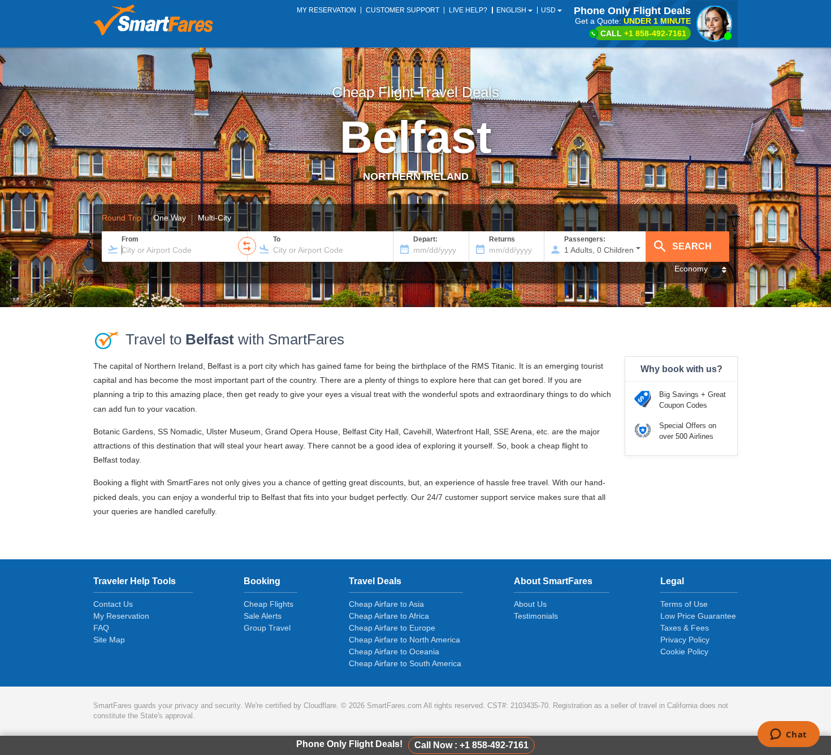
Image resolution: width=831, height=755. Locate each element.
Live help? (468, 10)
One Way (169, 218)
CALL (643, 33)
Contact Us (113, 604)
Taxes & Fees (684, 627)
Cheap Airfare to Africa (389, 615)
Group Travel (267, 627)
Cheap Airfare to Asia (386, 604)
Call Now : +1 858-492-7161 (471, 745)
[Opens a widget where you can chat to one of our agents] (788, 735)
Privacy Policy (684, 639)
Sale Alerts (263, 615)
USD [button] (549, 10)
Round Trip (121, 218)
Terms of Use (684, 604)
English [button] (512, 10)
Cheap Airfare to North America (404, 639)
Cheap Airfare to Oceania (394, 651)
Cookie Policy (684, 651)
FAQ (101, 627)
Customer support (402, 10)
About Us (530, 604)
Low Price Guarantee (698, 615)
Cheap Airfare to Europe (392, 627)
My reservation (326, 10)
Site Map (109, 639)
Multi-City (214, 218)
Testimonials (536, 615)
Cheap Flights (268, 604)
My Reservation (121, 615)
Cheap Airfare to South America (405, 663)
